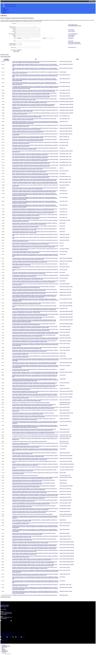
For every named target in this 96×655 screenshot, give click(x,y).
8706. (3, 529)
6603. (3, 464)
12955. (3, 234)
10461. (3, 95)
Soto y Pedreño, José (63, 190)
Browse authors (71, 29)
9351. (3, 570)
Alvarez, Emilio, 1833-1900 (64, 407)
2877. (3, 394)
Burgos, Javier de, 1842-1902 (65, 365)
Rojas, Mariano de (63, 173)
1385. (3, 254)
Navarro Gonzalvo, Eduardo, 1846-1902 (67, 541)
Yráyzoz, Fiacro (62, 225)
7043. (3, 480)
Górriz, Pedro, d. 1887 (63, 308)
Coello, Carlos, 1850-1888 (64, 240)
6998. (3, 477)
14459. (3, 266)
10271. (3, 64)
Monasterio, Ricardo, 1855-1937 (65, 295)
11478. (3, 162)
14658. (3, 278)
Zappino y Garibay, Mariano (65, 415)
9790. (3, 591)
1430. (3, 258)
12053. (3, 187)
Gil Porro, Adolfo (63, 353)
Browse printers (71, 36)
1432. (3, 261)
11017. (3, 133)
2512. (3, 365)
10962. (3, 125)
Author (77, 59)
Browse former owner (72, 47)
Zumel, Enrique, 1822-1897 (64, 234)
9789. (3, 587)
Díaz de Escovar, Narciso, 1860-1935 (66, 391)
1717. (3, 292)
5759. (3, 452)
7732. (3, 508)
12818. (3, 223)
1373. (3, 251)
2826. (3, 388)
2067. (3, 326)
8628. (3, 522)
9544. (3, 580)
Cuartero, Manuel (63, 254)
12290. (3, 197)
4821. (3, 434)
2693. (3, 378)
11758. (3, 176)
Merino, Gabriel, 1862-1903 (64, 525)
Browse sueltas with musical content (74, 25)
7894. (3, 514)
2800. (3, 382)
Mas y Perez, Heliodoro (64, 278)
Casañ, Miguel (62, 369)
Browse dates (70, 38)
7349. (3, 491)
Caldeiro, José (62, 385)
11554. (3, 170)
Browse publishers (71, 35)
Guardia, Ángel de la (63, 480)
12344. (3, 214)
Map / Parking (3, 607)
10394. (3, 78)
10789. (3, 115)
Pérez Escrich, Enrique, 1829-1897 (66, 61)
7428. (3, 497)
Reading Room (6, 616)
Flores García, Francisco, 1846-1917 (66, 372)
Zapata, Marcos (62, 228)
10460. (3, 93)
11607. (3, 173)
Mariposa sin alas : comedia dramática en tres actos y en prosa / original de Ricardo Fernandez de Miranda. (31, 402)
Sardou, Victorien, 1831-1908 (65, 220)
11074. (3, 139)
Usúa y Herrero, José (63, 208)
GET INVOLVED (6, 12)
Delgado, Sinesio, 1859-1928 (65, 452)
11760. (3, 179)
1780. (3, 302)
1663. (3, 289)
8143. (3, 516)
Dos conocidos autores (64, 425)
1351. (3, 243)
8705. (3, 525)
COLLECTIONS (6, 9)
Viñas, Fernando (62, 223)
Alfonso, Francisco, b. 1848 (64, 404)
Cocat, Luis (62, 242)
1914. (3, 323)
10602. (3, 98)
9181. (3, 550)
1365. (3, 248)
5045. (3, 438)
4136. (3, 425)
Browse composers (71, 31)
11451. (3, 150)
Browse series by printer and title (74, 42)
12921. (3, 231)
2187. (3, 343)
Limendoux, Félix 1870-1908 (65, 511)
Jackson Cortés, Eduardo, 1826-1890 (66, 286)
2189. (3, 347)
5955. (3, 455)
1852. (3, 308)
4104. (3, 418)
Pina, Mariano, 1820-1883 (64, 275)
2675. (3, 372)
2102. (3, 329)
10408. (3, 86)
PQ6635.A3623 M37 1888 (7, 595)
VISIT (4, 8)
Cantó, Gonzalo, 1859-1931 (64, 382)
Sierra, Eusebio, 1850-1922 (64, 184)
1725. (3, 299)
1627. (3, 286)
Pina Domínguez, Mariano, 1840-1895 (66, 98)
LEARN (4, 11)
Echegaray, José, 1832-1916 (64, 388)
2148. (3, 335)
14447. (3, 263)
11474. (3, 156)
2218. (3, 350)
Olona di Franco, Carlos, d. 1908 (65, 584)
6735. (3, 469)
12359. (3, 220)
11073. (3, 136)
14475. (3, 269)
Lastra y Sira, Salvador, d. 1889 (65, 329)
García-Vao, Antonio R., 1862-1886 (66, 302)
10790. (3, 118)
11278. (3, 148)
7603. (3, 500)
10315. (3, 72)
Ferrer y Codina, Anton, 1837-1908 (66, 305)
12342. (3, 211)
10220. (3, 61)
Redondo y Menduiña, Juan (64, 136)
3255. (3, 407)
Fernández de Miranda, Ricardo (65, 402)
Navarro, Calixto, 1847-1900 (65, 332)
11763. (3, 182)
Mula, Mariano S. (63, 280)
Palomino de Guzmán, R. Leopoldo (66, 587)
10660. (3, 104)
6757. (3, 475)
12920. (3, 228)
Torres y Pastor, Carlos (64, 193)
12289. (3, 193)
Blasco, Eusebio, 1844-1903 (65, 266)
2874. (3, 391)
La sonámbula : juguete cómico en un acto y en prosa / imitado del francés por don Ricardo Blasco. (29, 441)
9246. (3, 564)
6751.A (3, 472)
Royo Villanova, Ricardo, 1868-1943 (66, 150)
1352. (3, 245)
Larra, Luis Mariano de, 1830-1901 (66, 298)
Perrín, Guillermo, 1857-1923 (65, 74)
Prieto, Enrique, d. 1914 (64, 121)
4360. (3, 432)
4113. (3, 421)
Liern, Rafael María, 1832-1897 (65, 326)
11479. (3, 165)
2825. (3, 385)
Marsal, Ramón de (63, 519)
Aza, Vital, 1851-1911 (63, 269)
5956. (3, 458)
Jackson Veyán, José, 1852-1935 (65, 289)
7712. (3, 505)
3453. (3, 415)
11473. (3, 153)
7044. (3, 483)
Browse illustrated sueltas (72, 24)
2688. (3, 375)
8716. (3, 533)
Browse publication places (73, 33)
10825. (3, 121)
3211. (3, 404)
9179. (3, 547)
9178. (3, 544)
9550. (3, 584)
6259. (3, 461)
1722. (3, 295)
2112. (3, 332)
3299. (3, 410)
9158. (3, 541)
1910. (3, 319)
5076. (3, 441)
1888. (3, 314)
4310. (3, 429)
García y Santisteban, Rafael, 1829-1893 (67, 464)
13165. (3, 240)
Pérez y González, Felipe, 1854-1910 (66, 64)
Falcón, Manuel (62, 272)
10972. (3, 128)
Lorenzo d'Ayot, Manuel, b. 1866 (65, 434)
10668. (3, 107)
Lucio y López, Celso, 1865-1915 (65, 421)
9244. (3, 558)
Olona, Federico (62, 576)
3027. (3, 402)
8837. (3, 539)
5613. (3, 443)
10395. (3, 82)
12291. (3, 201)
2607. (3, 369)
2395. (3, 353)
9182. (3, 553)
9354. (3, 574)
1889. (3, 317)
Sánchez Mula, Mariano (64, 595)
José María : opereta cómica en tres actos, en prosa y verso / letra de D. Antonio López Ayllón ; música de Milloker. (32, 514)
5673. (3, 446)
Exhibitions (6, 611)
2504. (3, 362)
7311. (3, 485)
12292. (3, 205)
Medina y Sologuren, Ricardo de (65, 522)
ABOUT (4, 13)
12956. (3, 237)
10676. (3, 110)
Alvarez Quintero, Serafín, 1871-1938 (66, 412)
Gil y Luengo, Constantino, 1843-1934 (66, 466)
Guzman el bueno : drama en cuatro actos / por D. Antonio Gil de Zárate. (25, 475)
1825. (3, 305)
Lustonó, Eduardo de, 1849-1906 (65, 292)
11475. (3, 159)
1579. (3, 283)
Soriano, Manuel (62, 187)
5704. (3, 448)
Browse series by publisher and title (74, 43)
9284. (3, 567)
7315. (3, 488)
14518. (3, 275)
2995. (3, 399)
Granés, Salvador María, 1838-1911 (66, 358)
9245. (3, 561)
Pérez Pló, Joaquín (63, 71)
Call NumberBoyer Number (6, 60)
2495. (3, 358)
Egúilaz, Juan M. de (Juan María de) (66, 258)
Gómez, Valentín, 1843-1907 (65, 283)
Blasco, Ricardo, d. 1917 (64, 441)
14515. (3, 272)
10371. (3, 74)
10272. (3, 68)
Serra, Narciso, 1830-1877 (64, 170)
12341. (3, 208)
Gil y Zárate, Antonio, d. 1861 (65, 475)
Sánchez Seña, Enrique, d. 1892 (65, 176)
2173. (3, 340)
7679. (3, 502)
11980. (3, 185)
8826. (3, 536)
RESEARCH (5, 10)
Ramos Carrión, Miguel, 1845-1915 (66, 125)
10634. (3, 101)
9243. (3, 556)
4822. (3, 436)
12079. (3, 190)
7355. (3, 494)
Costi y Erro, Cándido (63, 251)
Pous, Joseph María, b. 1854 (65, 115)
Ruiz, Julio (61, 167)
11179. (3, 142)
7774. (3, 511)
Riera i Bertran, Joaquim (64, 142)
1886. (3, 311)
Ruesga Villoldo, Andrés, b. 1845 (65, 153)
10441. (3, 90)
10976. (3, 131)
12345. (3, 217)
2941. (3, 396)
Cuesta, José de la (63, 374)
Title (36, 59)
